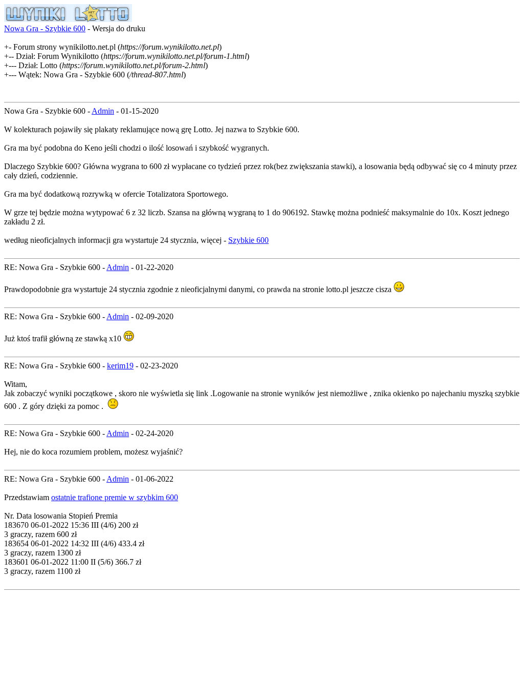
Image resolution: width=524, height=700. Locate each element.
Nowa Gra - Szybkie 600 (44, 28)
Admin (103, 111)
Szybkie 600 (248, 240)
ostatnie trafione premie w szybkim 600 (114, 497)
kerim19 (120, 365)
